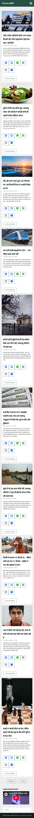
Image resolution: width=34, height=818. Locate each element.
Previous (11, 781)
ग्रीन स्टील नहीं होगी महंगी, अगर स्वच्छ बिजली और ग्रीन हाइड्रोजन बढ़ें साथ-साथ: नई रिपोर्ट (17, 39)
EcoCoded (28, 815)
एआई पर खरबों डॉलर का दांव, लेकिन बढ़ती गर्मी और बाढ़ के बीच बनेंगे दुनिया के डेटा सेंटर (16, 732)
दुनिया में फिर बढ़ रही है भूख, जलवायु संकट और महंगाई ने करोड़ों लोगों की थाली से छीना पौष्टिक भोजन (16, 112)
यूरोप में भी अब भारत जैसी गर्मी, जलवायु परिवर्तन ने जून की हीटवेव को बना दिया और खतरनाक (16, 492)
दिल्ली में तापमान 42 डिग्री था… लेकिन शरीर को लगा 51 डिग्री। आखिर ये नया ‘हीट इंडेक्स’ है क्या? (17, 561)
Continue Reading (10, 78)
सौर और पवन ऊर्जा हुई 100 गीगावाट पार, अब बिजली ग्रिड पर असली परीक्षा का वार (16, 184)
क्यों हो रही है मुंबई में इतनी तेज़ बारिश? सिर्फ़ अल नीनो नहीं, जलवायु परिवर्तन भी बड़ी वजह (16, 343)
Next (23, 781)
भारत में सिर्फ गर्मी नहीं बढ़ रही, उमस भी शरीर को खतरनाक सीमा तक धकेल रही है (17, 634)
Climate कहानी (8, 3)
